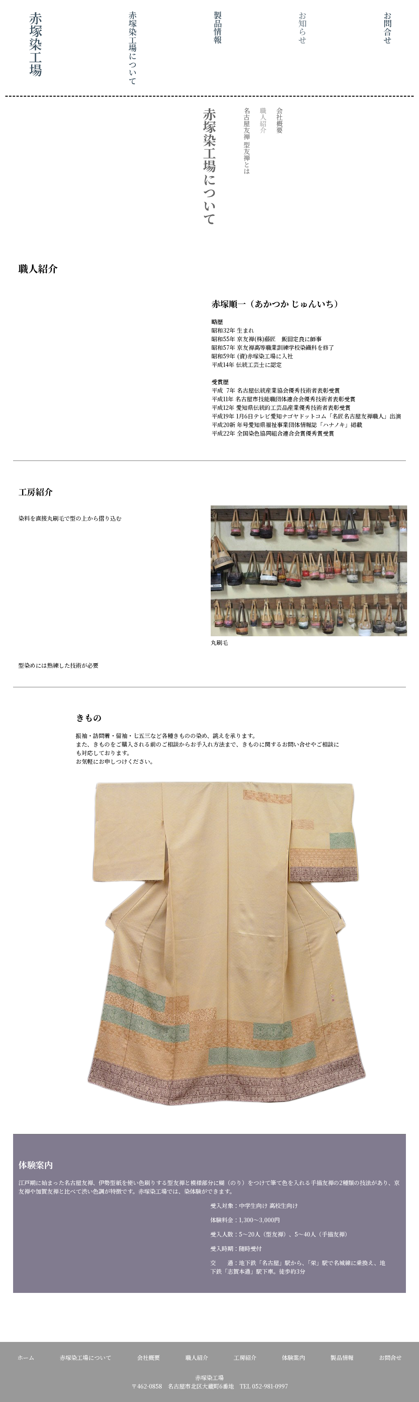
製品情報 (342, 1357)
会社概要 (148, 1357)
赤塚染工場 (35, 43)
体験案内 (293, 1357)
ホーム (25, 1357)
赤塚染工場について (85, 1357)
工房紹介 (245, 1357)
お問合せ (390, 1357)
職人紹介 (196, 1357)
